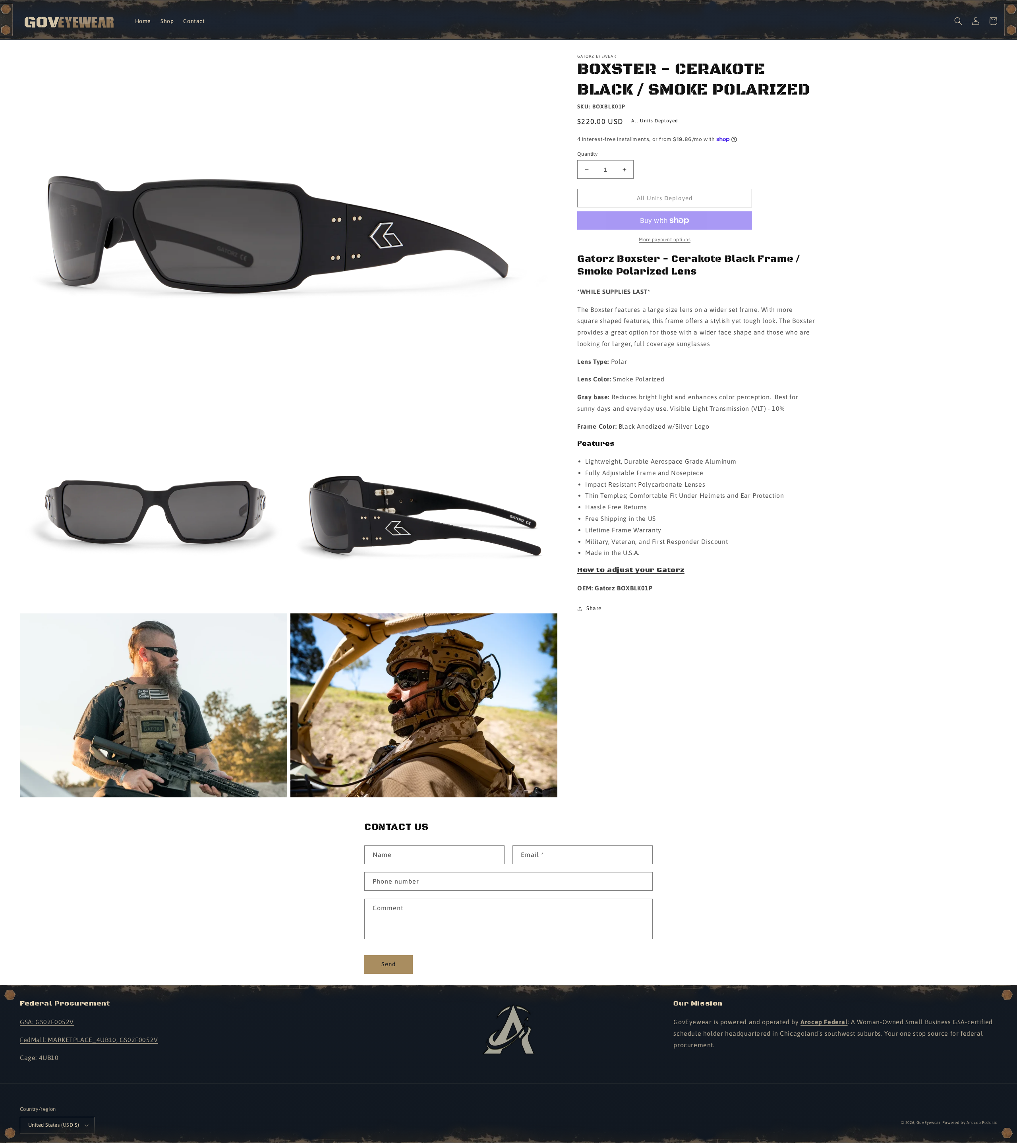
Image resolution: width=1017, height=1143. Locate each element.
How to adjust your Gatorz (630, 570)
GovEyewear (928, 1122)
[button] (958, 21)
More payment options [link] (664, 239)
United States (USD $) (53, 1125)
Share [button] (594, 608)
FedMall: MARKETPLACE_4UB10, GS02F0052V (89, 1039)
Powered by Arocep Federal (970, 1122)
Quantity (587, 154)
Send (388, 964)
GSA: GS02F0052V (47, 1021)
